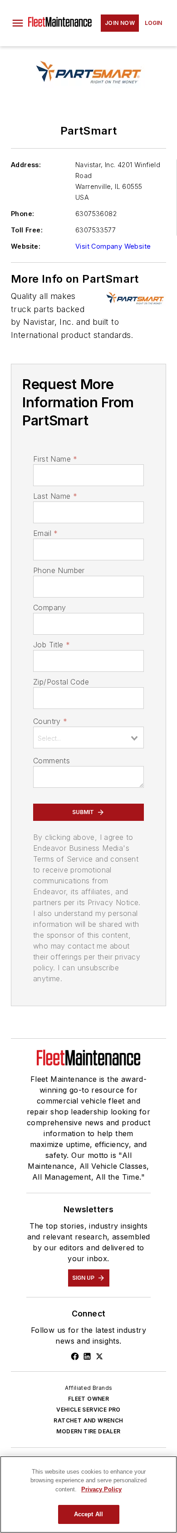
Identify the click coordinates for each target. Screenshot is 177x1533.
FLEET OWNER (88, 1398)
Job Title (51, 644)
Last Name (55, 496)
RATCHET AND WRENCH (88, 1420)
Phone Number (59, 570)
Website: (25, 246)
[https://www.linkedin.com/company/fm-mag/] (87, 1356)
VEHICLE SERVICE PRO (88, 1409)
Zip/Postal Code (61, 681)
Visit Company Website (113, 246)
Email (45, 533)
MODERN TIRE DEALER (88, 1431)
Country (50, 721)
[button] (18, 23)
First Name (55, 458)
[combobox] (88, 737)
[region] (88, 1494)
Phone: (22, 213)
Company (49, 607)
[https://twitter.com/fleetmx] (99, 1356)
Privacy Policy (101, 1489)
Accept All (88, 1514)
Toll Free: (27, 230)
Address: (26, 165)
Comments (51, 760)
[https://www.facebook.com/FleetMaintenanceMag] (74, 1356)
